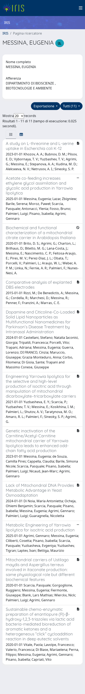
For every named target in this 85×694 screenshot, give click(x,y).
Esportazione (44, 106)
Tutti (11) (70, 106)
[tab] (11, 134)
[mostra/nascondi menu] (81, 8)
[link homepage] (14, 8)
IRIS (5, 33)
